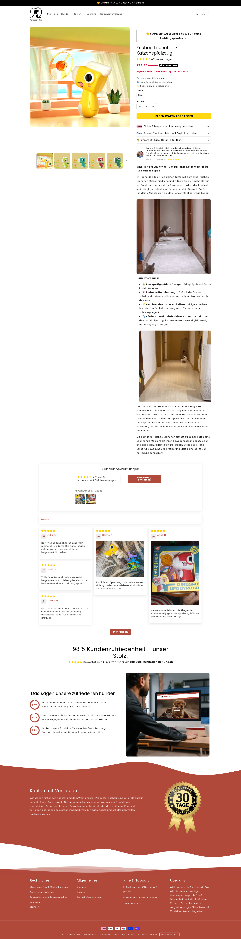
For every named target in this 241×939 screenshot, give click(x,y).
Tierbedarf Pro (75, 934)
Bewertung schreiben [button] (144, 478)
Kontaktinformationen (89, 897)
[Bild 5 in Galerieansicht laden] (115, 161)
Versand (81, 892)
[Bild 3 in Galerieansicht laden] (80, 161)
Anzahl (140, 101)
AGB (123, 934)
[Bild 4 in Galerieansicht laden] (97, 161)
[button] (197, 14)
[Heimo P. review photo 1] (120, 559)
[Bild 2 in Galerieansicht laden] (62, 161)
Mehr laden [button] (120, 631)
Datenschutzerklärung (42, 892)
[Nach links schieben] (33, 161)
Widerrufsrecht (90, 934)
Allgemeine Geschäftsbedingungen (49, 887)
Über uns (81, 887)
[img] (48, 530)
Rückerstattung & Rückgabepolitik (48, 897)
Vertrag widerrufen (169, 934)
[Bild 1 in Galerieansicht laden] (45, 161)
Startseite (35, 907)
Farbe (140, 90)
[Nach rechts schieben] (126, 161)
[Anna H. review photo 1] (175, 573)
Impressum (36, 902)
